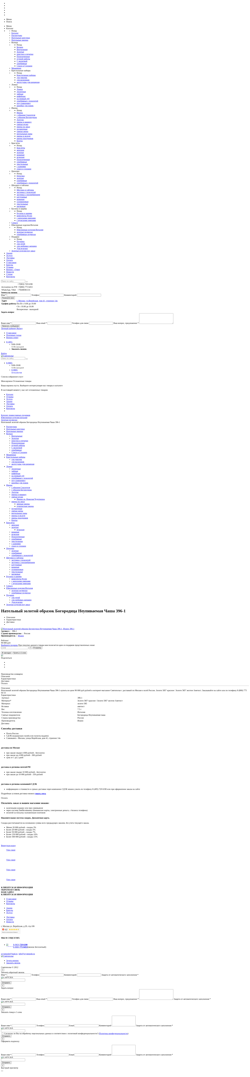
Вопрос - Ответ (13, 269)
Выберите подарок (9, 645)
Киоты (20, 141)
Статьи (9, 274)
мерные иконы (23, 504)
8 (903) (20, 945)
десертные (21, 92)
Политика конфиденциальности (113, 1033)
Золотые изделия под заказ (23, 251)
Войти (4, 353)
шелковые (21, 206)
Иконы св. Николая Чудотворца (31, 499)
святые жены (22, 131)
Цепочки (21, 176)
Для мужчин (22, 248)
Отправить (6, 983)
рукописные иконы (25, 506)
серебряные (22, 63)
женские (20, 150)
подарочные (22, 129)
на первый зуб (23, 99)
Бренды (9, 265)
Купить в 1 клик (20, 653)
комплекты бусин (24, 216)
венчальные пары (24, 134)
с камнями (21, 166)
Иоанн (21, 636)
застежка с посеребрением (28, 195)
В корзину (37, 648)
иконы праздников (25, 138)
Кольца (20, 47)
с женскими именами (26, 218)
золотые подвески (25, 232)
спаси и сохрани (24, 169)
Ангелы (20, 120)
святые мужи (22, 124)
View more (10, 850)
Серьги (14, 223)
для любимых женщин (27, 246)
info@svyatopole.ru (27, 954)
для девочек (22, 77)
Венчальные (22, 49)
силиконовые (23, 202)
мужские (20, 157)
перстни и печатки (25, 54)
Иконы (20, 113)
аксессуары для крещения (28, 82)
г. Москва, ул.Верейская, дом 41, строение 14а (37, 301)
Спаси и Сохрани (24, 66)
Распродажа (16, 35)
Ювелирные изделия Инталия (30, 230)
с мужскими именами (26, 220)
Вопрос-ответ (12, 337)
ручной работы (23, 59)
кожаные (20, 155)
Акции (9, 253)
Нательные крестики (20, 38)
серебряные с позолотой (27, 101)
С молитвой (22, 61)
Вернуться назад (8, 845)
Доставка (10, 258)
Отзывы (9, 267)
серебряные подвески (26, 234)
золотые (20, 152)
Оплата (9, 260)
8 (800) (9, 363)
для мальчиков (23, 80)
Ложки (20, 89)
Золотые (20, 52)
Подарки (20, 241)
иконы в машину (24, 122)
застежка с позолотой (26, 192)
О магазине (11, 262)
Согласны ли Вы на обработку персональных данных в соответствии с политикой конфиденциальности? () (66, 1033)
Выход (20, 328)
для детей (21, 244)
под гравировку (24, 103)
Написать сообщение (10, 326)
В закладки (6, 653)
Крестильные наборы (26, 75)
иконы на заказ (23, 127)
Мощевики (16, 68)
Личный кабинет (9, 328)
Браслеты (21, 148)
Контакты (10, 276)
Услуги (9, 255)
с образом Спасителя (26, 115)
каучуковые (22, 197)
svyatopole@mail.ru (9, 954)
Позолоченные (23, 56)
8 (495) (9, 342)
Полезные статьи (13, 335)
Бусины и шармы (24, 213)
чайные (20, 94)
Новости (10, 272)
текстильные (22, 164)
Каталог (15, 33)
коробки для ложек (25, 106)
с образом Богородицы (27, 117)
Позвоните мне (8, 298)
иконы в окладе (23, 136)
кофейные (21, 96)
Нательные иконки (19, 40)
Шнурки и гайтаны (25, 190)
